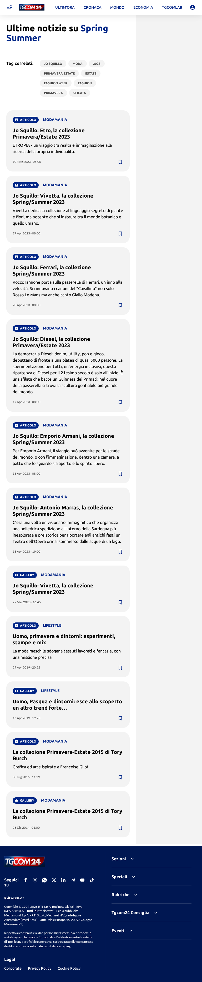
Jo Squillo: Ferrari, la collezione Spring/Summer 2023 (52, 270)
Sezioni (119, 858)
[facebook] (25, 880)
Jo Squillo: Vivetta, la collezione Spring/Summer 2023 (53, 199)
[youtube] (82, 880)
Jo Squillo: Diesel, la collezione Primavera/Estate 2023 (51, 342)
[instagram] (35, 880)
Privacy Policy (39, 968)
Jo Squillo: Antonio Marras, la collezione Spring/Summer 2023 (63, 510)
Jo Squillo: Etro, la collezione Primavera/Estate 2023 (49, 133)
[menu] (9, 7)
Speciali (119, 876)
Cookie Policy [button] (69, 968)
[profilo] (192, 7)
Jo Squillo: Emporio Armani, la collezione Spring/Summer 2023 (63, 439)
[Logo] (31, 7)
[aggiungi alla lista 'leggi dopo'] (120, 162)
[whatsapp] (44, 880)
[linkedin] (63, 880)
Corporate (13, 968)
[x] (54, 880)
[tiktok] (91, 880)
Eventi (118, 930)
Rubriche (120, 894)
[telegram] (72, 880)
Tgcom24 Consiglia (130, 912)
